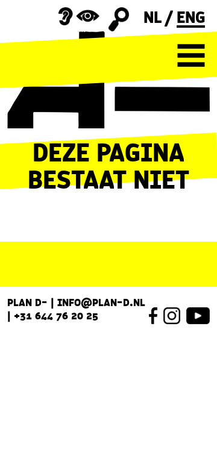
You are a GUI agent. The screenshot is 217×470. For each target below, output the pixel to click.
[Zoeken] (119, 19)
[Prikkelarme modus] (78, 16)
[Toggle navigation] (191, 55)
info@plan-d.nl (101, 302)
